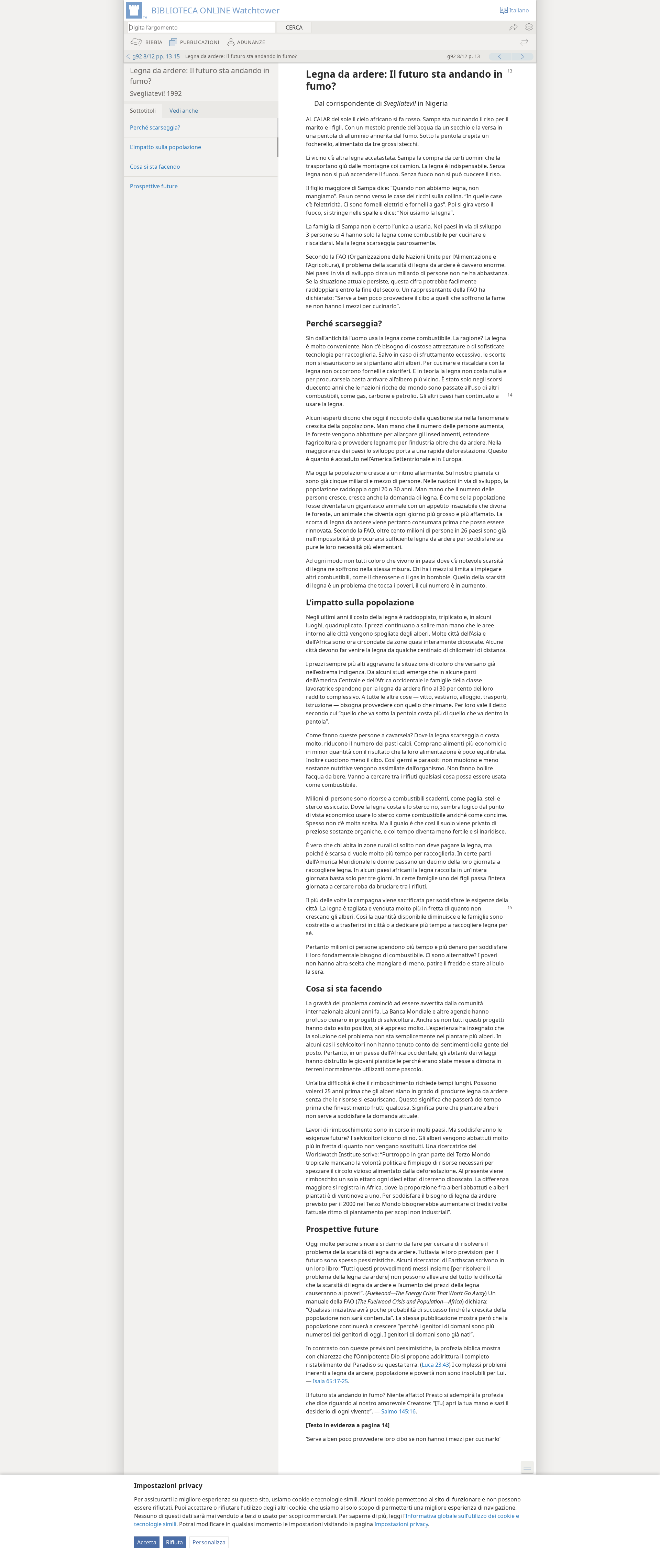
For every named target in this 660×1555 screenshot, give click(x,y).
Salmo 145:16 (398, 1411)
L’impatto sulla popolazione (165, 147)
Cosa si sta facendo (155, 166)
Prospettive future (154, 186)
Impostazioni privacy (401, 1524)
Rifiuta (174, 1542)
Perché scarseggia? (155, 127)
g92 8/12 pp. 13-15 (156, 56)
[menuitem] (528, 27)
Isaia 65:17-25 (330, 1381)
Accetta (146, 1542)
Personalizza (209, 1542)
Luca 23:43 (435, 1364)
